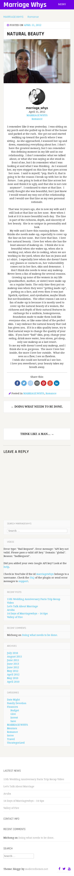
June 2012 (13, 667)
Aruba (11, 610)
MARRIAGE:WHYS (13, 17)
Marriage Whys (24, 5)
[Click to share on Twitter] (24, 383)
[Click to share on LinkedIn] (56, 383)
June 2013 (13, 663)
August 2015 (14, 656)
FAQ (32, 577)
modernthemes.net (36, 869)
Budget (14, 710)
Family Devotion (16, 703)
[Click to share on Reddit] (30, 383)
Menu (62, 4)
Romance (33, 17)
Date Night (13, 699)
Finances (12, 706)
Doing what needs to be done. (37, 406)
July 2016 (12, 653)
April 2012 (13, 674)
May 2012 (12, 671)
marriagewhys (45, 574)
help (6, 566)
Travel (11, 739)
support (23, 581)
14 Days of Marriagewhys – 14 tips (27, 613)
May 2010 (12, 678)
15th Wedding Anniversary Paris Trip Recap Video (33, 779)
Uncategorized (16, 742)
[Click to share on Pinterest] (43, 383)
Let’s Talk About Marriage (22, 606)
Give (13, 714)
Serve (10, 735)
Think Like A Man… (37, 434)
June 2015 (13, 660)
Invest (14, 717)
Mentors (12, 728)
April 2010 (13, 681)
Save (13, 721)
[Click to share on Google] (50, 383)
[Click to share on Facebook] (17, 383)
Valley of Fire (15, 617)
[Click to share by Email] (37, 383)
